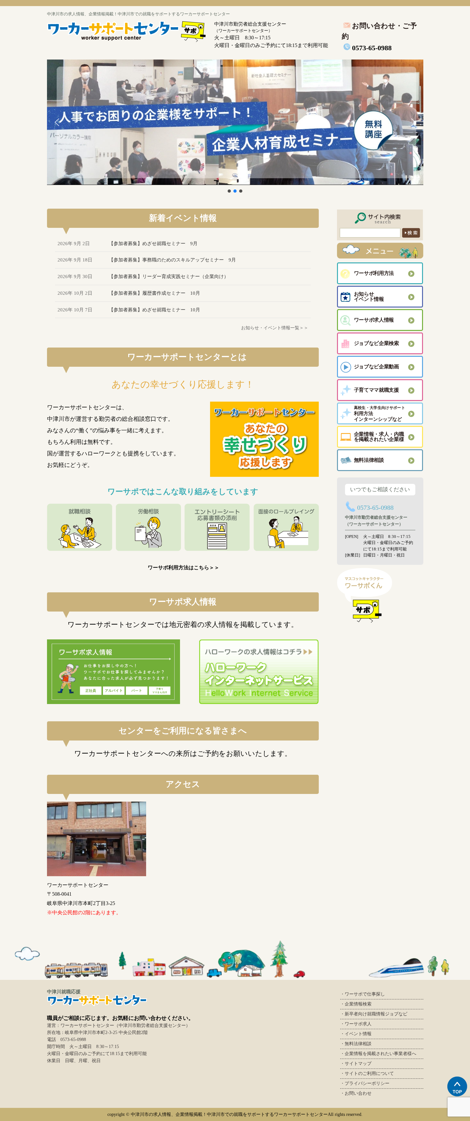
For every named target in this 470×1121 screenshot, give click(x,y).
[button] (235, 122)
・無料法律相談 (356, 1043)
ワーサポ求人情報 (374, 320)
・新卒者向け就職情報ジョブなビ (373, 1014)
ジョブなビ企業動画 (376, 366)
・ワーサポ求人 (356, 1023)
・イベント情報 (356, 1033)
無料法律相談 (369, 460)
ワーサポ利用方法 (374, 273)
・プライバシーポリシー (364, 1083)
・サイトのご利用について (367, 1073)
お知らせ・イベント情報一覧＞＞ (274, 327)
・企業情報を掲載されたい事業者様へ (378, 1053)
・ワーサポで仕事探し (362, 994)
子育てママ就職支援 (376, 390)
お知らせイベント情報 (369, 296)
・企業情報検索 (356, 1004)
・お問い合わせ (356, 1093)
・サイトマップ (356, 1063)
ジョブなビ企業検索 (376, 343)
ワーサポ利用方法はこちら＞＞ (183, 567)
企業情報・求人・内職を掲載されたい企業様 (379, 436)
